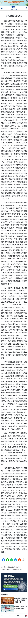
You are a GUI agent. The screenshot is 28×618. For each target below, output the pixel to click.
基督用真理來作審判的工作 (14, 569)
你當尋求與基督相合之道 (13, 567)
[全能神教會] (14, 8)
